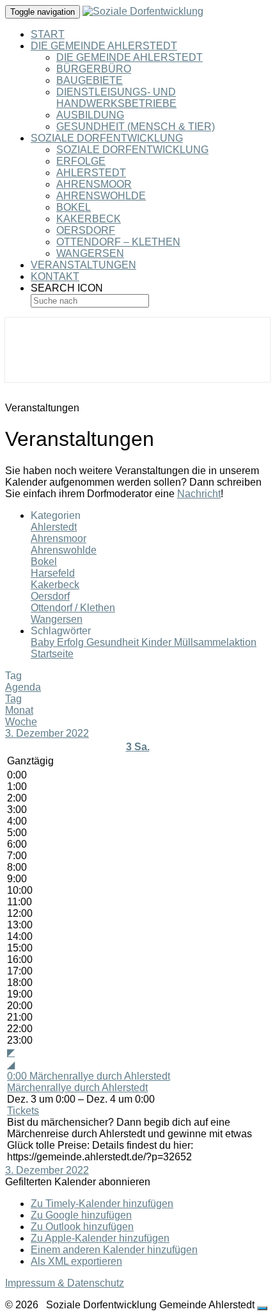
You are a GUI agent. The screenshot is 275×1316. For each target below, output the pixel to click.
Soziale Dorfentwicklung (107, 138)
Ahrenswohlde (101, 195)
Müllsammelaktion (215, 642)
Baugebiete (89, 80)
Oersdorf (85, 230)
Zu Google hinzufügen (81, 1215)
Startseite (52, 653)
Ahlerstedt (91, 172)
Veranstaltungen (83, 264)
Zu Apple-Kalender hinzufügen (100, 1238)
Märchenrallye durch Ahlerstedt (77, 1087)
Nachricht (199, 493)
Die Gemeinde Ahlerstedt (104, 45)
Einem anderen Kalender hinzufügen (114, 1249)
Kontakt (55, 276)
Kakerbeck (88, 218)
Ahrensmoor (94, 184)
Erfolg (71, 642)
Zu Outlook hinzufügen (82, 1226)
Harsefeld (53, 573)
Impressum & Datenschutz (64, 1283)
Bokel (73, 207)
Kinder (157, 642)
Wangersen (90, 253)
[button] (77, 1181)
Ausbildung (90, 115)
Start (48, 34)
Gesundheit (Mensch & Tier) (135, 126)
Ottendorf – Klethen (118, 241)
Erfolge (81, 161)
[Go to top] (262, 1308)
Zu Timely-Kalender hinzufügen (102, 1203)
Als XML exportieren (76, 1261)
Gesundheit (113, 642)
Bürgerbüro (93, 68)
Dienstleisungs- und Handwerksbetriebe (116, 97)
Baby (44, 642)
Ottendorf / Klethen (73, 607)
